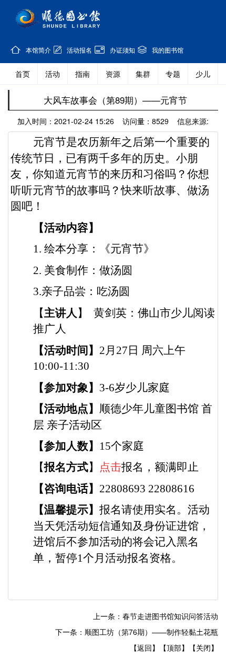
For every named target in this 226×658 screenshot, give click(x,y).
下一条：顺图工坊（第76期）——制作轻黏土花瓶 (136, 631)
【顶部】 (174, 647)
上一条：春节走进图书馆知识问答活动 (155, 616)
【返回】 (144, 647)
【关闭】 (203, 647)
